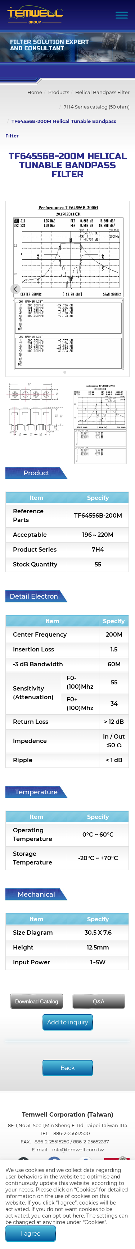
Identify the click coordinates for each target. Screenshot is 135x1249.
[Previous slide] (15, 289)
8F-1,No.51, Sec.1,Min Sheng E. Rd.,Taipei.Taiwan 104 (67, 1125)
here (78, 1215)
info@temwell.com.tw (78, 1149)
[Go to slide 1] (65, 372)
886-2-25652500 (71, 1133)
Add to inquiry (67, 1022)
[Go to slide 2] (70, 372)
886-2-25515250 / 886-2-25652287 (72, 1141)
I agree (31, 1233)
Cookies (86, 1189)
